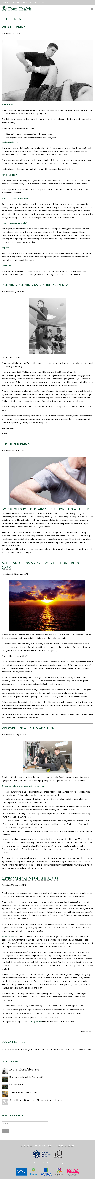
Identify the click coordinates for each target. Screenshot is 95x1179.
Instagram (45, 2)
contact (80, 549)
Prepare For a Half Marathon (28, 728)
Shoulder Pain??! (16, 444)
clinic (45, 113)
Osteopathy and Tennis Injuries (30, 878)
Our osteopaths (26, 1145)
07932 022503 (26, 2)
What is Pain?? (14, 27)
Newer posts (86, 1031)
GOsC (50, 1145)
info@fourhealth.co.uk (11, 2)
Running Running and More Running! (35, 285)
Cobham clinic (42, 1049)
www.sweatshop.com (11, 375)
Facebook (36, 2)
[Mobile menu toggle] (92, 8)
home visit (64, 1049)
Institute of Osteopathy (66, 1145)
